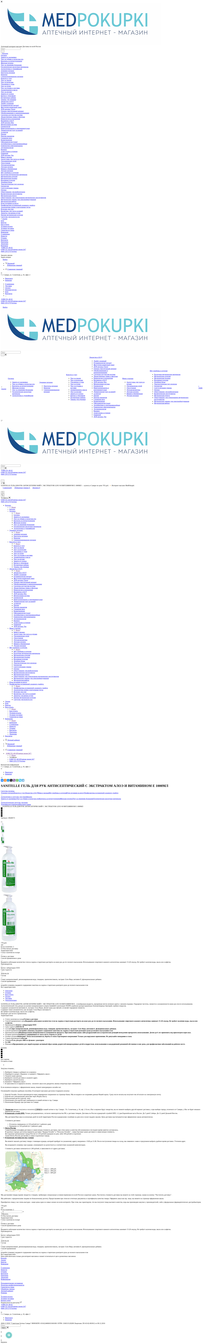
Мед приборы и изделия (22, 651)
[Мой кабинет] (2, 478)
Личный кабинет (7, 1291)
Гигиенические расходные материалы (107, 799)
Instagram (8, 280)
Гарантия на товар (7, 1287)
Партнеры (4, 1275)
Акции (3, 1260)
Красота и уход (19, 546)
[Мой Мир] (8, 780)
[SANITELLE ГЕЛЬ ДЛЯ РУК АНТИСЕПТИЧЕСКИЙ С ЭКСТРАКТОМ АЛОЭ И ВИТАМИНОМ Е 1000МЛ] (9, 892)
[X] (11, 780)
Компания (13, 722)
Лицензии (4, 1277)
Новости (4, 1270)
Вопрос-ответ (6, 1300)
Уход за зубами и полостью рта (28, 799)
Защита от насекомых (9, 799)
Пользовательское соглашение (12, 1283)
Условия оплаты (7, 1297)
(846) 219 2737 (9, 251)
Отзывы (8, 993)
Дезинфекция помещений (10, 804)
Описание (8, 991)
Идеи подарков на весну (75, 793)
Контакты (4, 1273)
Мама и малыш (19, 632)
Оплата (7, 996)
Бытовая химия (25, 804)
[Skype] (20, 780)
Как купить (13, 711)
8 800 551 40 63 (6, 247)
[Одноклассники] (5, 780)
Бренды (3, 1262)
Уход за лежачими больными (83, 799)
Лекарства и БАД (20, 573)
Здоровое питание (20, 534)
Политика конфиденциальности (12, 1285)
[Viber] (14, 780)
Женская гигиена (66, 799)
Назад (14, 507)
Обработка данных (8, 1289)
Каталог (12, 509)
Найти (4, 1328)
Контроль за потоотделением (49, 799)
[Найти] (2, 51)
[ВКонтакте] (2, 780)
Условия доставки (7, 1298)
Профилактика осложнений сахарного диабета (31, 688)
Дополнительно (11, 1000)
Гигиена (17, 515)
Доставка (8, 998)
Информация (5, 1279)
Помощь (4, 1293)
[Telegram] (23, 780)
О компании (5, 1268)
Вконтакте (9, 278)
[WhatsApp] (17, 780)
